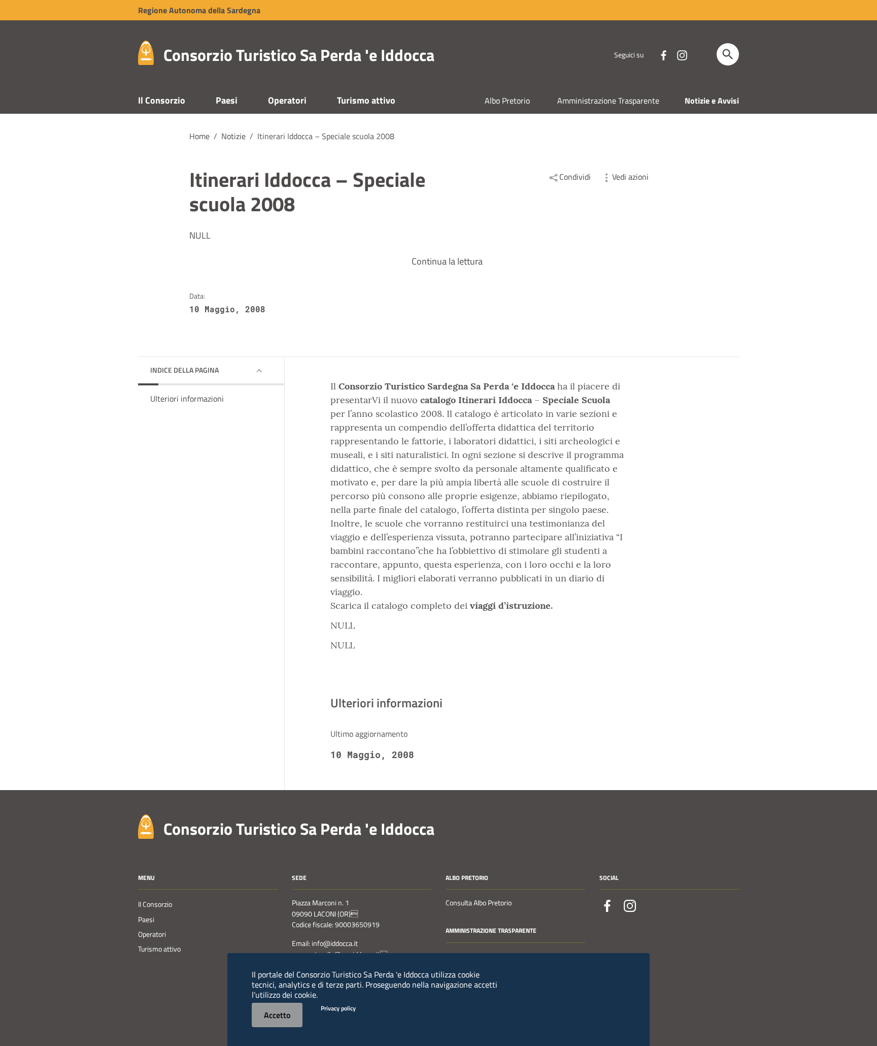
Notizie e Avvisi (712, 100)
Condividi (575, 177)
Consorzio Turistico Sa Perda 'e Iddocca (298, 55)
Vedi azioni (630, 177)
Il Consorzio (161, 100)
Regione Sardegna (199, 10)
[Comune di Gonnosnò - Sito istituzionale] (146, 825)
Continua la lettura (447, 261)
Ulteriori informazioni (187, 399)
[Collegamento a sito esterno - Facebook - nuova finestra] (663, 54)
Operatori (287, 100)
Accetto (277, 1015)
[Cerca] (728, 54)
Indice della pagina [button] (184, 370)
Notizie (233, 136)
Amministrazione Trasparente (608, 100)
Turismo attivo (366, 100)
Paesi (227, 100)
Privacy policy (338, 1008)
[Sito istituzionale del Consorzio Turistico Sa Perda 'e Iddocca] (146, 52)
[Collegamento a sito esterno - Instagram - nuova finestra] (682, 54)
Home (199, 136)
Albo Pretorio (507, 100)
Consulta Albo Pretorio (479, 902)
